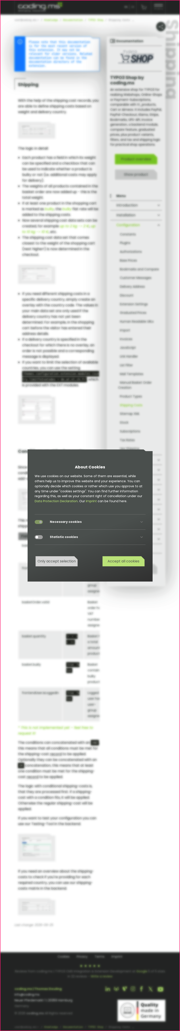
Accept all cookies (123, 561)
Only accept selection (57, 561)
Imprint (91, 501)
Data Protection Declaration (56, 501)
